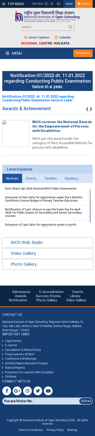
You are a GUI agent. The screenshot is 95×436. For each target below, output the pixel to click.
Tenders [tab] (50, 178)
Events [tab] (31, 178)
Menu (16, 53)
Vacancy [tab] (71, 178)
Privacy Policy (55, 430)
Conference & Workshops (20, 358)
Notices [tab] (12, 178)
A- (46, 3)
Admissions (83, 53)
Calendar (65, 37)
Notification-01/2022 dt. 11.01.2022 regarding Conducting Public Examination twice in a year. (38, 98)
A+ (59, 3)
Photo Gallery (46, 300)
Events (78, 292)
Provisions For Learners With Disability (29, 372)
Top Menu (15, 4)
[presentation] (87, 109)
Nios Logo (47, 16)
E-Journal (11, 345)
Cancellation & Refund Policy (23, 350)
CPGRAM (11, 376)
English (85, 3)
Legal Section (13, 341)
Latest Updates (39, 37)
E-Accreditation (51, 292)
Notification (18, 300)
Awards (21, 296)
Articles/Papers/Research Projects (26, 363)
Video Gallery (76, 300)
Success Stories (48, 296)
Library (75, 296)
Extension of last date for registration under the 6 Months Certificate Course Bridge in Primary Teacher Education (43, 199)
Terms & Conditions (30, 430)
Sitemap (72, 430)
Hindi (69, 3)
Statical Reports (15, 367)
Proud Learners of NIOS (19, 354)
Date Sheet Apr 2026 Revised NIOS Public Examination (41, 188)
